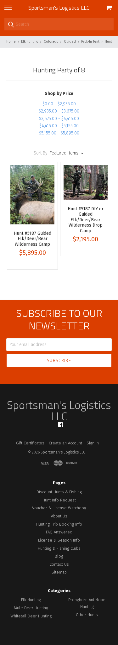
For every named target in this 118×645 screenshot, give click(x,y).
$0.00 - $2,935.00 (59, 104)
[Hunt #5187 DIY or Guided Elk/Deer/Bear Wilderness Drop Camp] (85, 182)
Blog (59, 556)
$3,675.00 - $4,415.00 (59, 118)
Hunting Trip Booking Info (59, 524)
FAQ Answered (59, 532)
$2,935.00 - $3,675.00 (59, 111)
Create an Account (65, 443)
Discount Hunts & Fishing (59, 492)
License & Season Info (59, 540)
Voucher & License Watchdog (59, 508)
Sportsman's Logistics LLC (59, 7)
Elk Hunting (31, 599)
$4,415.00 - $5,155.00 (59, 125)
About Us (59, 516)
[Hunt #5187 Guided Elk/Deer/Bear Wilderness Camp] (32, 195)
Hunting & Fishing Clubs (59, 548)
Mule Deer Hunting (31, 608)
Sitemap (59, 572)
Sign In (93, 443)
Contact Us (59, 564)
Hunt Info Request (59, 500)
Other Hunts (87, 614)
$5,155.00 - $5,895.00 (59, 133)
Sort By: (41, 153)
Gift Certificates (30, 443)
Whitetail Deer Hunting (31, 616)
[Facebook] (60, 424)
